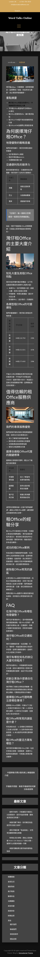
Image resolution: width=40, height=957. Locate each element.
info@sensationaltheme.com (20, 4)
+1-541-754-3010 (25, 1)
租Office (12, 87)
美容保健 (11, 906)
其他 (9, 921)
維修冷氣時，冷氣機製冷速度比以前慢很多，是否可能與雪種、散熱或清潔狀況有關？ (20, 815)
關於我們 (13, 924)
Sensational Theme (26, 953)
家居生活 (11, 882)
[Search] (24, 10)
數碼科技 (11, 896)
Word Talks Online (20, 18)
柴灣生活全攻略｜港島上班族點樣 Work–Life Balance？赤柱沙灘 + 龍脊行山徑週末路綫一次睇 (19, 840)
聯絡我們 (13, 929)
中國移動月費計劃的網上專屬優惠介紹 (20, 774)
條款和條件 (14, 934)
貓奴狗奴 (11, 886)
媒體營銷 (11, 877)
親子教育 (11, 891)
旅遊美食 (11, 911)
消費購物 (11, 901)
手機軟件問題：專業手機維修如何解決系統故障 (20, 787)
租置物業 (22, 62)
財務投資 (11, 916)
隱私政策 (13, 939)
